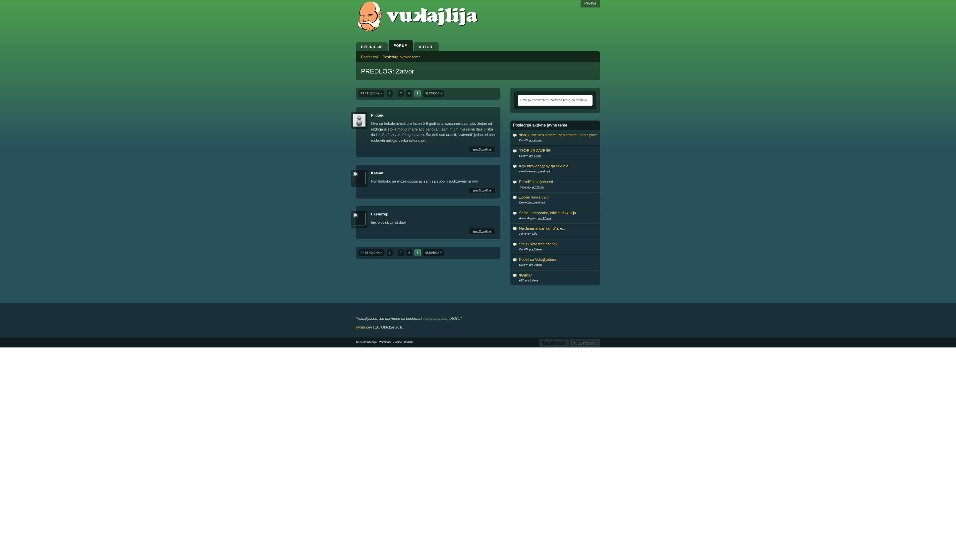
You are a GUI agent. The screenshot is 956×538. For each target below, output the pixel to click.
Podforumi (369, 57)
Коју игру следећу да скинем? (544, 166)
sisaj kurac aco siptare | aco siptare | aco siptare (558, 135)
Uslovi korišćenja (366, 341)
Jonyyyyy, (531, 187)
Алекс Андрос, (535, 218)
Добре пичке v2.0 (533, 197)
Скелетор (379, 214)
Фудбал (526, 275)
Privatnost (385, 341)
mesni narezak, (534, 171)
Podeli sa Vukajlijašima (537, 259)
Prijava (590, 3)
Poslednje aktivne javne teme (540, 125)
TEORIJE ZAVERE (535, 150)
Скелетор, (532, 202)
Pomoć (397, 341)
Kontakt (408, 341)
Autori (426, 47)
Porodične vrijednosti (536, 182)
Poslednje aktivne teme (401, 57)
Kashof (377, 173)
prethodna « (371, 93)
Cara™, (530, 140)
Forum (401, 46)
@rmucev (364, 327)
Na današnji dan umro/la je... (542, 228)
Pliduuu (377, 115)
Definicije (372, 47)
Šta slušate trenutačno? (538, 244)
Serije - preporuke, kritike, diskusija (547, 213)
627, (528, 280)
